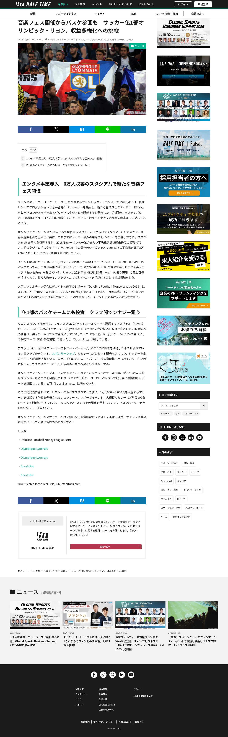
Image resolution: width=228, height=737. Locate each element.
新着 (32, 13)
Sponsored (166, 480)
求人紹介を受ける (107, 704)
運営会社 (139, 721)
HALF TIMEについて (120, 4)
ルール (164, 516)
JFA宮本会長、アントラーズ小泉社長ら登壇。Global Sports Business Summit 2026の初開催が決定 (34, 641)
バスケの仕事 (110, 39)
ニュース (38, 39)
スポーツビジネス (66, 13)
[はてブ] (82, 129)
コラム (78, 699)
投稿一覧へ (105, 546)
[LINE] (107, 129)
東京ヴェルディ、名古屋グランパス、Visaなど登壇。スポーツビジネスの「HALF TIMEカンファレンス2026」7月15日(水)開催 (139, 643)
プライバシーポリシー (104, 721)
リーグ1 (121, 39)
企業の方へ (197, 13)
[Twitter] (56, 129)
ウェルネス (166, 498)
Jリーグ (195, 471)
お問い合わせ (146, 4)
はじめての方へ (106, 709)
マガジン (63, 4)
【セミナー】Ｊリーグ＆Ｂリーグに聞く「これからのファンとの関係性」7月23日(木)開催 (87, 641)
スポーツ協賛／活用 (167, 13)
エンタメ (51, 39)
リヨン (130, 39)
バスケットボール (93, 39)
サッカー (61, 39)
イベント (97, 4)
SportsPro (27, 466)
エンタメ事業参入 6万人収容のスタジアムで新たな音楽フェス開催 (62, 158)
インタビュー (166, 413)
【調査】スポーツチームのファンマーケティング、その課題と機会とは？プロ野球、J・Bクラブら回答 (192, 641)
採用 (133, 13)
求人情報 (80, 4)
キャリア (100, 13)
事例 (177, 413)
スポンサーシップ (63, 353)
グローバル (166, 471)
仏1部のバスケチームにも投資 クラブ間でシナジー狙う (56, 165)
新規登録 (203, 4)
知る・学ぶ (189, 463)
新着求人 (103, 693)
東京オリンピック (181, 516)
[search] (204, 406)
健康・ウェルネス (169, 489)
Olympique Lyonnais (34, 448)
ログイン (183, 4)
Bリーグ (181, 498)
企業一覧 (103, 699)
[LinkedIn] (133, 129)
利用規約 (85, 721)
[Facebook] (30, 129)
